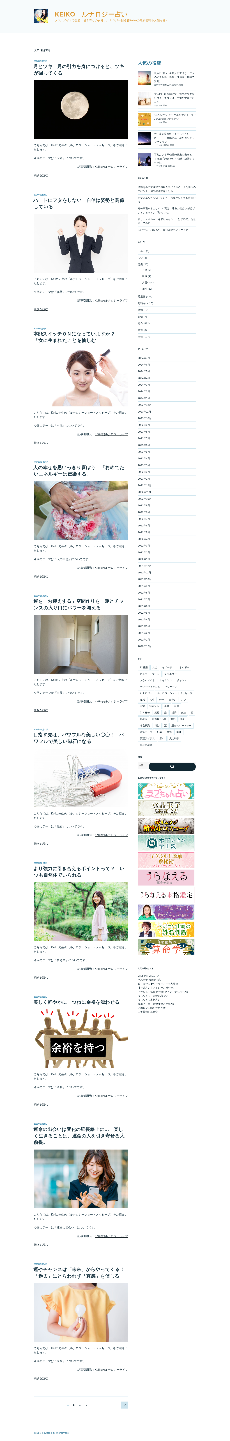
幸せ (166, 706)
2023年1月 (144, 478)
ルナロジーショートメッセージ (174, 693)
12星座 (144, 667)
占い (140, 257)
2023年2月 (144, 471)
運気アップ (146, 732)
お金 (154, 667)
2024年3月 (144, 384)
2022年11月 (144, 492)
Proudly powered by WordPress (51, 1432)
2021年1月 (144, 639)
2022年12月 (144, 485)
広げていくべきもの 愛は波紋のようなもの (163, 230)
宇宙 (142, 706)
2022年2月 (144, 552)
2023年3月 (144, 465)
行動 (157, 725)
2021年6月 (144, 606)
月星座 (166, 145)
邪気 (159, 732)
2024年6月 (144, 364)
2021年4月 (144, 619)
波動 (173, 719)
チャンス (182, 680)
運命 (165, 105)
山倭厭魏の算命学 (148, 1011)
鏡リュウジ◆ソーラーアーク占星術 (158, 983)
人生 (152, 699)
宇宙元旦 (155, 706)
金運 (140, 330)
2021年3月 (144, 626)
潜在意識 (145, 725)
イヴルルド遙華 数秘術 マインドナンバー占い (164, 991)
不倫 (165, 166)
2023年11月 (144, 411)
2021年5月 (144, 612)
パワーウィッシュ (150, 686)
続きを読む (41, 175)
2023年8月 (144, 431)
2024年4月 (144, 378)
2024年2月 (144, 391)
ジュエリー (170, 673)
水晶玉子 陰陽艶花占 (149, 979)
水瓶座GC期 (159, 719)
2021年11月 (144, 572)
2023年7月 (144, 438)
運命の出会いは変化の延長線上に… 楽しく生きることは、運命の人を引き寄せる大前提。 (79, 1136)
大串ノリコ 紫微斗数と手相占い (157, 1003)
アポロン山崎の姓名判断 (151, 1007)
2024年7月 (144, 358)
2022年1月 (144, 559)
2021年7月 (144, 599)
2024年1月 (144, 398)
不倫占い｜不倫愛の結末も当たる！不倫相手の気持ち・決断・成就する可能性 (174, 158)
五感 (142, 699)
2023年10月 (144, 418)
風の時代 (174, 738)
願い (162, 738)
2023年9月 (144, 424)
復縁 (144, 276)
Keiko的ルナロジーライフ (111, 166)
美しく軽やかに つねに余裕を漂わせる (76, 1002)
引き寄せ (145, 712)
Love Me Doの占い (148, 975)
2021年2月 (144, 633)
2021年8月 (144, 592)
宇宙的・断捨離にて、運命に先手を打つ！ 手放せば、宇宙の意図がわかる (174, 98)
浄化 (182, 719)
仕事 (161, 699)
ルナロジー (146, 693)
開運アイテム (147, 738)
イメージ (167, 667)
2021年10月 (144, 579)
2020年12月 (144, 646)
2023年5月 (144, 451)
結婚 (140, 310)
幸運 (176, 706)
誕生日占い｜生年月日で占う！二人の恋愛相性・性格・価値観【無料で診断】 (174, 77)
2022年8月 (144, 512)
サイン (156, 673)
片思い (175, 85)
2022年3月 (144, 545)
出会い (141, 251)
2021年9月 (144, 586)
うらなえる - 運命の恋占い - (153, 995)
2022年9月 (144, 505)
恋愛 (140, 264)
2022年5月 (144, 532)
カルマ (143, 673)
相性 (181, 85)
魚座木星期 (146, 744)
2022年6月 (144, 525)
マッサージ (171, 686)
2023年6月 (144, 445)
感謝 (183, 712)
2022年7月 (144, 518)
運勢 (140, 316)
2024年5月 (144, 371)
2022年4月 (144, 539)
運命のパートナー (181, 725)
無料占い (167, 85)
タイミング (166, 680)
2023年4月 (144, 458)
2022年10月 (144, 498)
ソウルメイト (147, 680)
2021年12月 (144, 565)
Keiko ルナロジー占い (91, 14)
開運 (172, 145)
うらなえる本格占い (149, 999)
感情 (173, 712)
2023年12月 (144, 404)
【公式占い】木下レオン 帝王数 (156, 987)
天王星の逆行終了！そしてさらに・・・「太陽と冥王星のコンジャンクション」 (174, 137)
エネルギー (183, 667)
